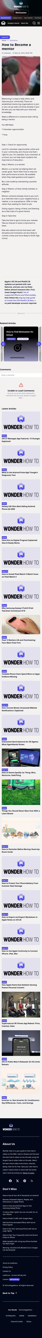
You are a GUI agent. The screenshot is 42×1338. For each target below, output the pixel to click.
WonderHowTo (6, 18)
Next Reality (28, 18)
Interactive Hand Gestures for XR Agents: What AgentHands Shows (20, 743)
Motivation (21, 12)
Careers (11, 1279)
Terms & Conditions (10, 1263)
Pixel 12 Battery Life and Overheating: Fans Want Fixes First (19, 641)
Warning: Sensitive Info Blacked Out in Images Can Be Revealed (20, 1249)
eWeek (21, 1316)
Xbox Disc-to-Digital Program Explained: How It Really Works (20, 541)
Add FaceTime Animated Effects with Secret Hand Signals (19, 1223)
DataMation (32, 1316)
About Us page (28, 1173)
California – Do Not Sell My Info (14, 1275)
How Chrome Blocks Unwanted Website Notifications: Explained (19, 709)
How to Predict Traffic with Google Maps (18, 1218)
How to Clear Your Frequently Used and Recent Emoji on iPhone (20, 1236)
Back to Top (8, 1293)
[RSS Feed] (31, 1181)
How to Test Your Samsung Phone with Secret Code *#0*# (20, 1230)
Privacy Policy (8, 1267)
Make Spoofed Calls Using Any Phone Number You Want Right (20, 1242)
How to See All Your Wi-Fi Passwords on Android (21, 1195)
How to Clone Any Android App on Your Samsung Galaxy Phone (17, 1207)
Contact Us (7, 1271)
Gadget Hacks (17, 18)
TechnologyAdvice (25, 1310)
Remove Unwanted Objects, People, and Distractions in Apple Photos (18, 1200)
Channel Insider (17, 1321)
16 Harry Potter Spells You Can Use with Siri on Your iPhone (20, 1213)
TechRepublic (11, 1316)
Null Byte (38, 18)
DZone (28, 1321)
